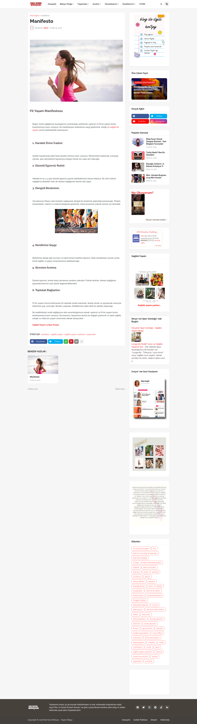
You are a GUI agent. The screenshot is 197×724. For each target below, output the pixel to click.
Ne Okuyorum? (142, 192)
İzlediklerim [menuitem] (128, 4)
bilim (151, 586)
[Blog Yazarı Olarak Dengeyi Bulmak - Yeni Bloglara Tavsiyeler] (138, 142)
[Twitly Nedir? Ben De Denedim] (138, 155)
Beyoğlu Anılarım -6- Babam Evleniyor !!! (155, 165)
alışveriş (136, 572)
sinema (159, 652)
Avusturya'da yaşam (141, 549)
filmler (135, 628)
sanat (157, 647)
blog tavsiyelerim (154, 595)
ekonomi (136, 624)
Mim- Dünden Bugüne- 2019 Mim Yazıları (156, 176)
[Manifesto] (43, 364)
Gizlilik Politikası (140, 720)
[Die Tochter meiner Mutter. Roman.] (138, 214)
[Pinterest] (71, 341)
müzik (148, 647)
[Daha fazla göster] (81, 341)
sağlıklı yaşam (57, 334)
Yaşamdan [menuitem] (82, 4)
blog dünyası (138, 595)
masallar (151, 642)
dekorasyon (138, 610)
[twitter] (143, 707)
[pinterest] (155, 707)
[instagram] (149, 707)
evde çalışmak (150, 624)
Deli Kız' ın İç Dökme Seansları (145, 553)
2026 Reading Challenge (147, 231)
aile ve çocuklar (149, 567)
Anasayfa (126, 720)
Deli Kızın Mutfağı (140, 558)
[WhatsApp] (66, 341)
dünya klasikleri (139, 619)
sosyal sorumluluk (140, 656)
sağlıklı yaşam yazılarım (74, 334)
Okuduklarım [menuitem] (111, 4)
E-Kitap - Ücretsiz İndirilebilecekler (147, 563)
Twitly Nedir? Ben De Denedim (155, 153)
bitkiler (159, 586)
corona (155, 605)
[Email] (76, 341)
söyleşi (154, 656)
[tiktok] (161, 707)
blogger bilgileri (139, 600)
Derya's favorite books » (156, 220)
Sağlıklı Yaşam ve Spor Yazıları (45, 325)
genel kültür (147, 628)
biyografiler (137, 591)
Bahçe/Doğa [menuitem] (66, 4)
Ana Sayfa (34, 15)
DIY (154, 549)
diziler (135, 614)
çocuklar (148, 661)
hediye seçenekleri (141, 633)
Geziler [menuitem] (96, 4)
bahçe (147, 577)
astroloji (155, 572)
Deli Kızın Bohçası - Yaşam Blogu (58, 720)
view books (158, 245)
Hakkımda (164, 720)
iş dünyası (137, 638)
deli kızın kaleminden (155, 610)
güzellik (159, 628)
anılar (146, 572)
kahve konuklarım (152, 638)
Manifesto (35, 377)
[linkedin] (167, 707)
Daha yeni (33, 389)
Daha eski (119, 389)
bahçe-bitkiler (138, 581)
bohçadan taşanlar (140, 605)
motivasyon (137, 647)
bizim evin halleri (153, 591)
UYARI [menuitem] (142, 4)
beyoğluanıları (139, 586)
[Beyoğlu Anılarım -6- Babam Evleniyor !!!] (138, 167)
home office (157, 633)
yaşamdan (91, 334)
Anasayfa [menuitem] (52, 4)
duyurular (146, 614)
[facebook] (140, 116)
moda (161, 642)
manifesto (45, 15)
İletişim (154, 720)
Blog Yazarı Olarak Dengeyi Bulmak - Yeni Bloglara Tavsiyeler (156, 141)
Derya (143, 236)
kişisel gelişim (138, 642)
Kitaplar (136, 567)
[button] (161, 4)
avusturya (137, 577)
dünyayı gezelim (156, 619)
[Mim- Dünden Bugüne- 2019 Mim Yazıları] (138, 178)
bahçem (151, 581)
